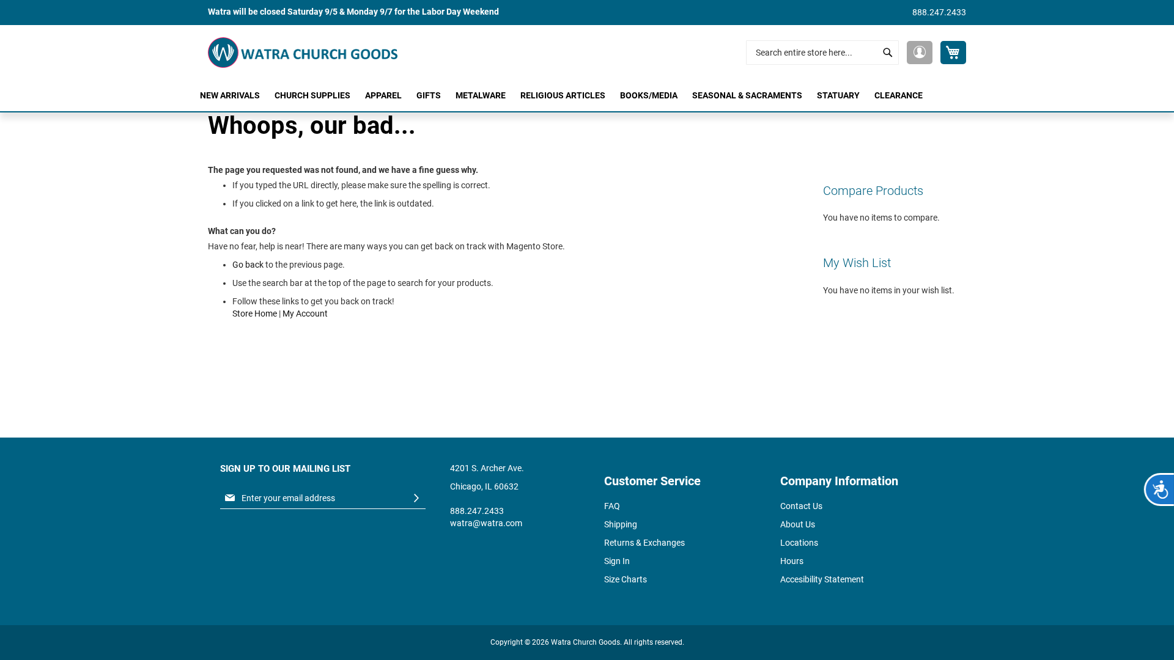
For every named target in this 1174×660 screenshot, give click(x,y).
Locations (799, 543)
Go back (248, 265)
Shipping (620, 524)
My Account (305, 313)
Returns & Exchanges (644, 543)
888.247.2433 (939, 12)
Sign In (617, 561)
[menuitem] (230, 95)
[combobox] (822, 52)
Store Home (254, 313)
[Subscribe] (416, 498)
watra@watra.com (486, 523)
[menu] (587, 95)
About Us (797, 524)
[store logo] (302, 52)
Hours (791, 561)
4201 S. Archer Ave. (487, 468)
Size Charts (625, 579)
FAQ (612, 506)
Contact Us (801, 506)
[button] (919, 52)
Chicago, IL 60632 (484, 486)
